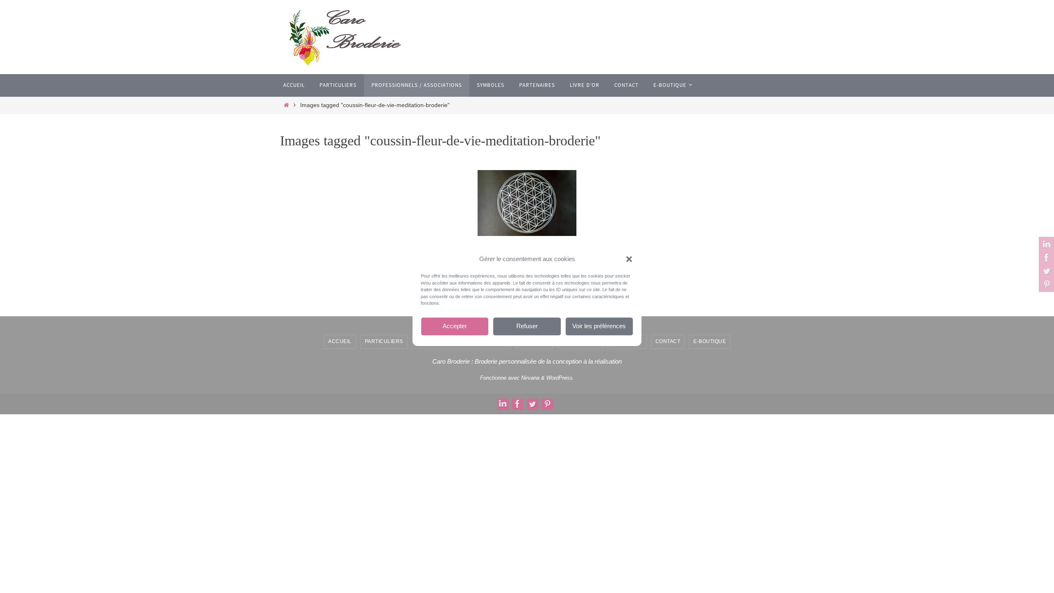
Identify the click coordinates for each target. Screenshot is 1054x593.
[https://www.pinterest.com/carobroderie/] (1045, 284)
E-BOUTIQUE (709, 341)
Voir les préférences (599, 325)
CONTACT (668, 341)
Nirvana (530, 378)
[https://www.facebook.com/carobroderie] (1045, 258)
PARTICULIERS (384, 341)
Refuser (527, 325)
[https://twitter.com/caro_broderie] (1045, 271)
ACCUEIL (340, 341)
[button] (629, 259)
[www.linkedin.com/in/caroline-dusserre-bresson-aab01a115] (1045, 244)
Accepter (455, 325)
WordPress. (560, 378)
